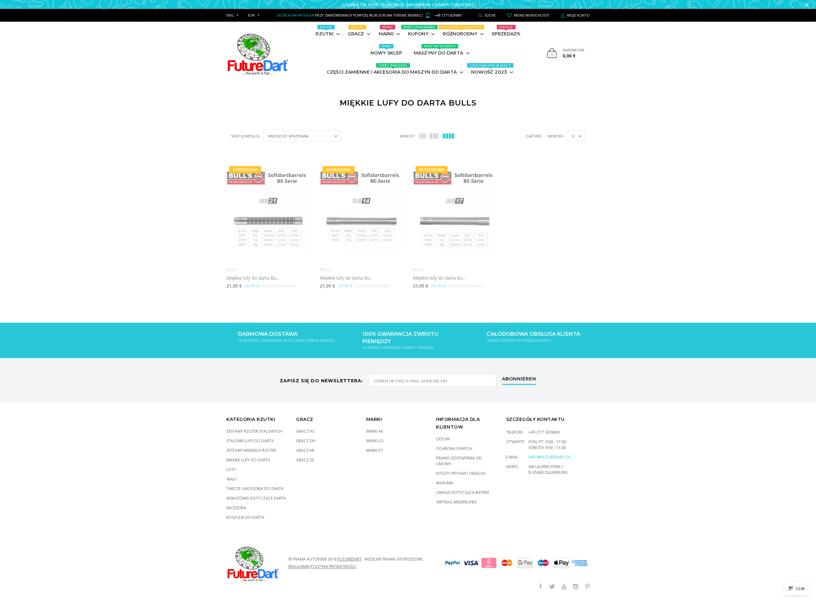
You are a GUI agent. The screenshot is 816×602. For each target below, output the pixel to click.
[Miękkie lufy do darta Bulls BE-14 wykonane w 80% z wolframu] (362, 212)
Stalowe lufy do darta (250, 441)
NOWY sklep (386, 50)
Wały (231, 479)
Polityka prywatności (333, 566)
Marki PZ (374, 450)
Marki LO (374, 441)
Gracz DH (306, 441)
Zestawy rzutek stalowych (254, 431)
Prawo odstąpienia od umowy (459, 460)
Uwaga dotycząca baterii (462, 492)
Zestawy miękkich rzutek (251, 450)
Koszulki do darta (245, 517)
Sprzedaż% (506, 31)
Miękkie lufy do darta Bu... (252, 278)
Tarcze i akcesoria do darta (255, 488)
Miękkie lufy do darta (248, 460)
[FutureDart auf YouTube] (564, 586)
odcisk (443, 439)
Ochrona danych (454, 448)
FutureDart (349, 559)
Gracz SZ (305, 460)
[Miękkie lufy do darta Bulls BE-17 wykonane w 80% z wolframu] (455, 212)
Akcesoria (236, 507)
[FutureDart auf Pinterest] (587, 586)
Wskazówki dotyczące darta (256, 498)
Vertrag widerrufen (456, 502)
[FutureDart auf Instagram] (576, 586)
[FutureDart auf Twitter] (552, 586)
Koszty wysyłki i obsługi (460, 473)
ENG (230, 15)
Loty (231, 469)
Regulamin (299, 566)
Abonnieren (519, 379)
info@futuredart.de (549, 457)
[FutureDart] (257, 53)
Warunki (444, 483)
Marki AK (374, 431)
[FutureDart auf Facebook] (540, 586)
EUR (251, 15)
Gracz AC (305, 431)
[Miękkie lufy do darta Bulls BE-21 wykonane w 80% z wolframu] (268, 212)
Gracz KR (305, 450)
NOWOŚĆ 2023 (490, 69)
